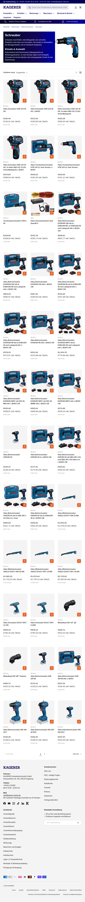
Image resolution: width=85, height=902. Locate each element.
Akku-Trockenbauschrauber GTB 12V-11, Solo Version (69, 166)
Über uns (47, 771)
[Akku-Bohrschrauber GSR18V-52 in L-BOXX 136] (43, 437)
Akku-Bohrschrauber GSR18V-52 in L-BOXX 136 (41, 456)
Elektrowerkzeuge (27, 27)
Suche (14, 890)
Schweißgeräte (9, 814)
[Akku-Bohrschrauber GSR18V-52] (15, 437)
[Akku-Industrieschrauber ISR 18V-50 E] (70, 712)
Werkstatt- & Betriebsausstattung (15, 863)
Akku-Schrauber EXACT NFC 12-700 (14, 624)
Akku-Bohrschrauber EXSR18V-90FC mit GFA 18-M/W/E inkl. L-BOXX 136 (41, 401)
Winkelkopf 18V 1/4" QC (67, 623)
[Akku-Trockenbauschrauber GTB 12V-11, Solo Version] (70, 147)
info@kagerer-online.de (12, 795)
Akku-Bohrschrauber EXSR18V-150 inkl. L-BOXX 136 (41, 284)
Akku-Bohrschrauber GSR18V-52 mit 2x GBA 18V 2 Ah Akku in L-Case (14, 515)
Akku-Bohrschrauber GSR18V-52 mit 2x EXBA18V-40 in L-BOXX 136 (42, 515)
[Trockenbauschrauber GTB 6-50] (15, 203)
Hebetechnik (8, 851)
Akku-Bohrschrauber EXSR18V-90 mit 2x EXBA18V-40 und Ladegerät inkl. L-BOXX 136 (69, 285)
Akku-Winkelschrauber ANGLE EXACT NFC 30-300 (68, 570)
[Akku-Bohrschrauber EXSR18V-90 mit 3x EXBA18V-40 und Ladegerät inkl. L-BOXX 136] (15, 323)
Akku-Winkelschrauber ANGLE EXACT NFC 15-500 (41, 570)
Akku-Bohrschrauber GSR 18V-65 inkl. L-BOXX (68, 677)
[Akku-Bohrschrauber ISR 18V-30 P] (15, 712)
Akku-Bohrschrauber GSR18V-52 (11, 456)
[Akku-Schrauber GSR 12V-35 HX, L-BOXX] (43, 91)
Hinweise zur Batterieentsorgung (72, 894)
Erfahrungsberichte (51, 779)
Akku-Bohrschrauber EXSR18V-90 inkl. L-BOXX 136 (42, 341)
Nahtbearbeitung (9, 839)
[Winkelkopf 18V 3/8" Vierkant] (15, 659)
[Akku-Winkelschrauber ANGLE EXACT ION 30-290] (15, 552)
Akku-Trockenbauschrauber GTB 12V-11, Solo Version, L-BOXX (42, 167)
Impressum (48, 796)
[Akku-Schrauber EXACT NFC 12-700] (15, 605)
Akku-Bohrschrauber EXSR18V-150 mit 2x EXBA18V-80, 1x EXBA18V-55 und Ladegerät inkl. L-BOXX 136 (69, 226)
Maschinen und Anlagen (12, 847)
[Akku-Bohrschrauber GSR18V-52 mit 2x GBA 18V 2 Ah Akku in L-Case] (15, 496)
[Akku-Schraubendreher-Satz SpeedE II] (43, 203)
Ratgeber (17, 17)
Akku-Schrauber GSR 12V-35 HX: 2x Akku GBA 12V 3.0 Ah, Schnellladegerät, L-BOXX (14, 167)
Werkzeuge (15, 27)
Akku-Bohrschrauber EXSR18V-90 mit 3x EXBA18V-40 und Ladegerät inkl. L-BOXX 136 (15, 343)
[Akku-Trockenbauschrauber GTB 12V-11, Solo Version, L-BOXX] (43, 147)
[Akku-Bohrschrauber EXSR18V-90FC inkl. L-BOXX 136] (70, 381)
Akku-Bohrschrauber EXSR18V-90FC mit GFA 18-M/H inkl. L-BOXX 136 (14, 401)
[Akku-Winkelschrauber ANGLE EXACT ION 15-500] (70, 496)
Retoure (47, 792)
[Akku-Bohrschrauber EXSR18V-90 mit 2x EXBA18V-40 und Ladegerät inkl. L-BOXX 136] (70, 264)
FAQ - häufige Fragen (52, 775)
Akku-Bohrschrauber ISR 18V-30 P (15, 731)
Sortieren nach (9, 72)
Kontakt (21, 890)
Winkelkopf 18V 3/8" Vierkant (14, 676)
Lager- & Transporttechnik (12, 859)
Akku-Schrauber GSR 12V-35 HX (14, 110)
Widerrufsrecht (62, 890)
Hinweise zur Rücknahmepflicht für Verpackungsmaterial (44, 894)
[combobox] (47, 7)
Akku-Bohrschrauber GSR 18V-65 (41, 677)
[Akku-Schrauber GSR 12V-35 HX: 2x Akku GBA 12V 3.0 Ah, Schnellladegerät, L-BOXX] (15, 147)
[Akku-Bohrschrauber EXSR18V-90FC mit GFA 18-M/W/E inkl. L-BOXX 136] (43, 381)
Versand (47, 787)
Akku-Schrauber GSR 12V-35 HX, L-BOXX (42, 110)
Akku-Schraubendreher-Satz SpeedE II (42, 222)
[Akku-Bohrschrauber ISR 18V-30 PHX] (43, 712)
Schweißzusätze (9, 822)
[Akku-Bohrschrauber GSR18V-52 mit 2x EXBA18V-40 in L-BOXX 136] (43, 496)
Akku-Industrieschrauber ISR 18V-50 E (69, 731)
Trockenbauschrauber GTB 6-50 (15, 222)
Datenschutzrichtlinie (76, 890)
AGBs (44, 890)
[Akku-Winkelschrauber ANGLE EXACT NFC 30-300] (70, 552)
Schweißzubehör (9, 834)
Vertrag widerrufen (51, 800)
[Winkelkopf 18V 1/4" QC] (70, 605)
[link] (21, 754)
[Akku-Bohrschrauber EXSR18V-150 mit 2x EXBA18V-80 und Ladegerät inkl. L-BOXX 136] (15, 264)
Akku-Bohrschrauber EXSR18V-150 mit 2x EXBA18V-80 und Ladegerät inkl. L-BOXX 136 (14, 285)
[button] (80, 7)
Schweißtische (8, 826)
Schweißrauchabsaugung (12, 830)
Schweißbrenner (9, 818)
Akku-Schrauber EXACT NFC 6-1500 (42, 624)
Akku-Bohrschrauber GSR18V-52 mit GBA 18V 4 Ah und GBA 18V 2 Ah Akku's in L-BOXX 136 (69, 458)
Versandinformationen (33, 890)
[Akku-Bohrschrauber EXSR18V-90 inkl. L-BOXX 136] (43, 323)
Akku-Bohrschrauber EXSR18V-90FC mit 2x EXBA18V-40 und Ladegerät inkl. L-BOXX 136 (69, 343)
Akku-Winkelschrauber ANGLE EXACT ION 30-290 (13, 570)
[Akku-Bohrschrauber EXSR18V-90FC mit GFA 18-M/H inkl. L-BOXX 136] (15, 381)
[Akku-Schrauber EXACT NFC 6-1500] (43, 605)
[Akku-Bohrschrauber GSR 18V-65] (43, 659)
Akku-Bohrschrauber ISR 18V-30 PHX (42, 731)
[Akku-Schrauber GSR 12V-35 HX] (15, 91)
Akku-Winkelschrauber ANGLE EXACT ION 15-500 (68, 514)
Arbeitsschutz (8, 855)
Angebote (7, 17)
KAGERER (11, 886)
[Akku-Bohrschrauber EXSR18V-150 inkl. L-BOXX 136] (43, 264)
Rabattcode (48, 783)
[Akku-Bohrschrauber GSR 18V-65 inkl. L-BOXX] (70, 659)
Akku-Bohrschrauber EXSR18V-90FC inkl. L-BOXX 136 (69, 401)
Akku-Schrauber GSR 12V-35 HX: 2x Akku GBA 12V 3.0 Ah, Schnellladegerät (69, 111)
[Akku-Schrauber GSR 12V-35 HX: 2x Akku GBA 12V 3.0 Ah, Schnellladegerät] (70, 91)
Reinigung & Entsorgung (12, 867)
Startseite (6, 27)
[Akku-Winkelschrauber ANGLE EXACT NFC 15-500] (43, 552)
